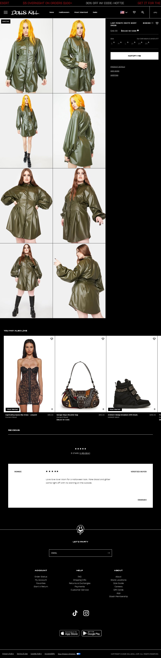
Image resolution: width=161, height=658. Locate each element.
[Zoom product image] (26, 55)
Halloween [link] (64, 12)
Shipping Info (79, 580)
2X (139, 44)
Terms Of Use (22, 654)
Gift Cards (118, 590)
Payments (80, 587)
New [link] (52, 12)
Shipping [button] (114, 75)
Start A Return (41, 587)
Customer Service (80, 590)
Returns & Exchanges (79, 583)
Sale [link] (95, 12)
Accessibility (50, 654)
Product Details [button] (118, 67)
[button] (47, 3)
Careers (118, 587)
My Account (41, 580)
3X (146, 44)
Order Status (41, 577)
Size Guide (118, 583)
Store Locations (118, 580)
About (118, 577)
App (118, 593)
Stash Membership (118, 596)
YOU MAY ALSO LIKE (15, 330)
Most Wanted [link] (81, 12)
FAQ (79, 577)
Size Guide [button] (115, 71)
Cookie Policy (36, 654)
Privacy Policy (8, 654)
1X (132, 44)
